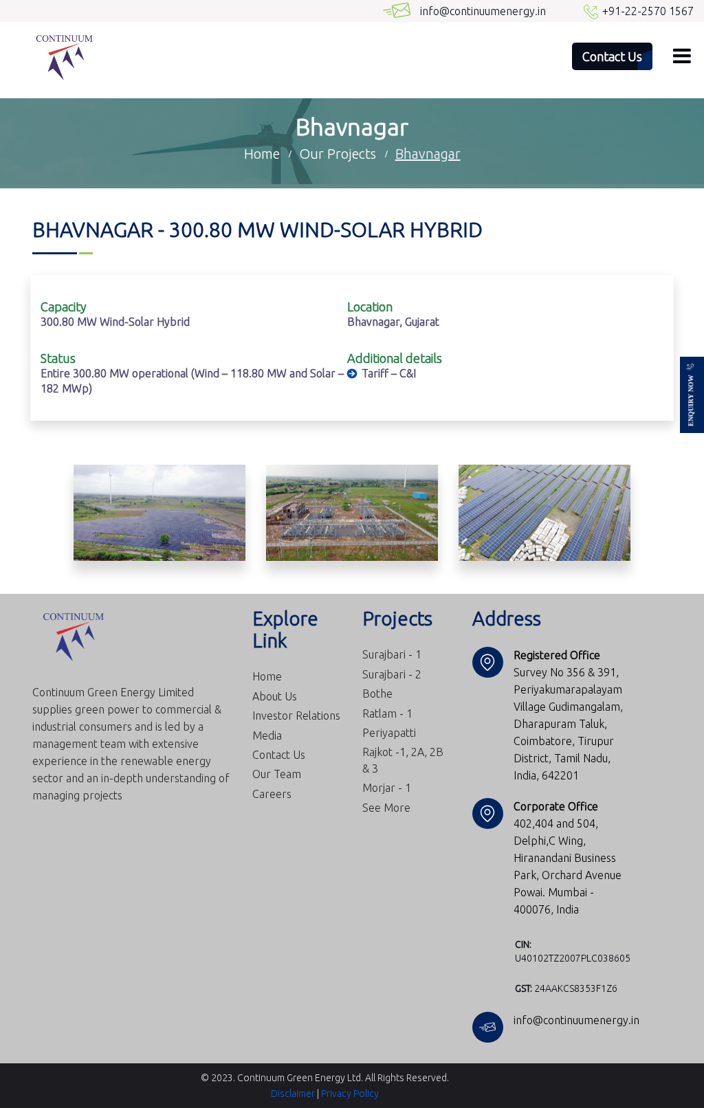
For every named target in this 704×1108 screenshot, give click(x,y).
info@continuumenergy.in (483, 11)
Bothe (377, 693)
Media (267, 735)
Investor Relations (296, 715)
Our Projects (337, 154)
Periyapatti (389, 733)
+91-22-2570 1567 (648, 11)
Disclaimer (293, 1093)
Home (267, 676)
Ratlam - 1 (387, 713)
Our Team (276, 774)
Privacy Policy (350, 1093)
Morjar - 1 (386, 788)
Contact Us (278, 755)
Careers (272, 794)
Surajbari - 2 (391, 674)
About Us (274, 696)
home (262, 154)
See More (386, 807)
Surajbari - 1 (391, 654)
